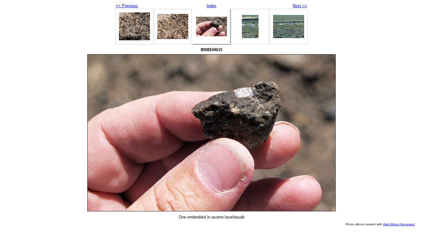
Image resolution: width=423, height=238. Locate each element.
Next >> (300, 5)
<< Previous (127, 5)
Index (211, 5)
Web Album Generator (399, 224)
